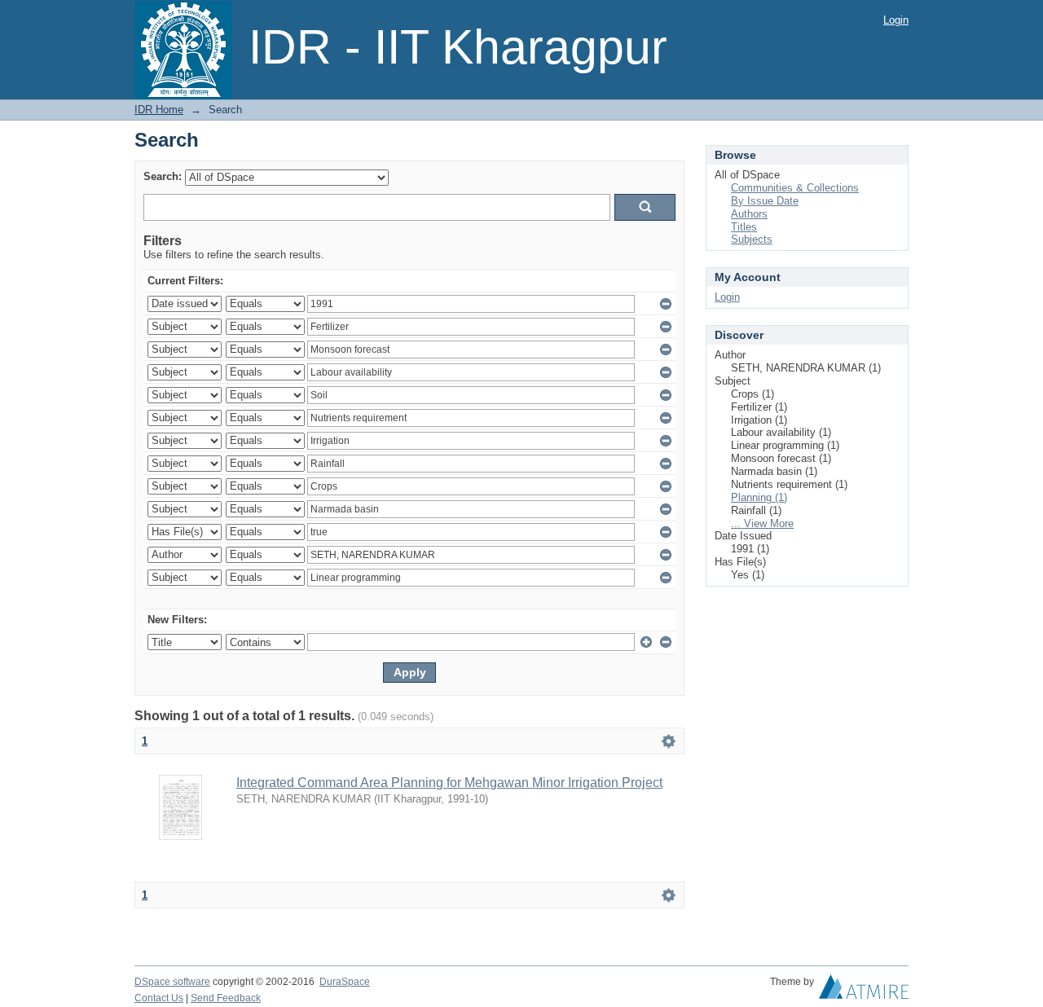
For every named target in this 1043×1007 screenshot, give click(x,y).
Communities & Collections (795, 188)
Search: (162, 176)
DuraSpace (344, 981)
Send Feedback (226, 998)
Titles (744, 227)
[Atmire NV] (864, 990)
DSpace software (172, 981)
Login (896, 20)
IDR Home (158, 109)
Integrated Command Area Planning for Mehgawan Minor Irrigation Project (449, 782)
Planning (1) (759, 497)
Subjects (751, 239)
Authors (749, 214)
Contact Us (158, 998)
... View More (762, 523)
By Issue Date (765, 201)
